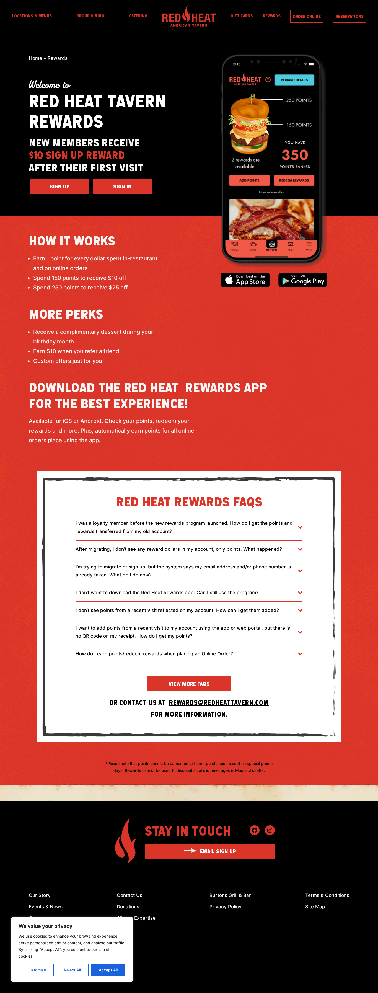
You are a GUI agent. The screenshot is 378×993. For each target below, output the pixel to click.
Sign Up (60, 186)
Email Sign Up (218, 851)
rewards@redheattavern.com (219, 702)
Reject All (72, 970)
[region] (72, 949)
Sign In (122, 186)
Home (35, 58)
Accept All (108, 970)
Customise (36, 970)
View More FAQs (189, 683)
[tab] (189, 527)
